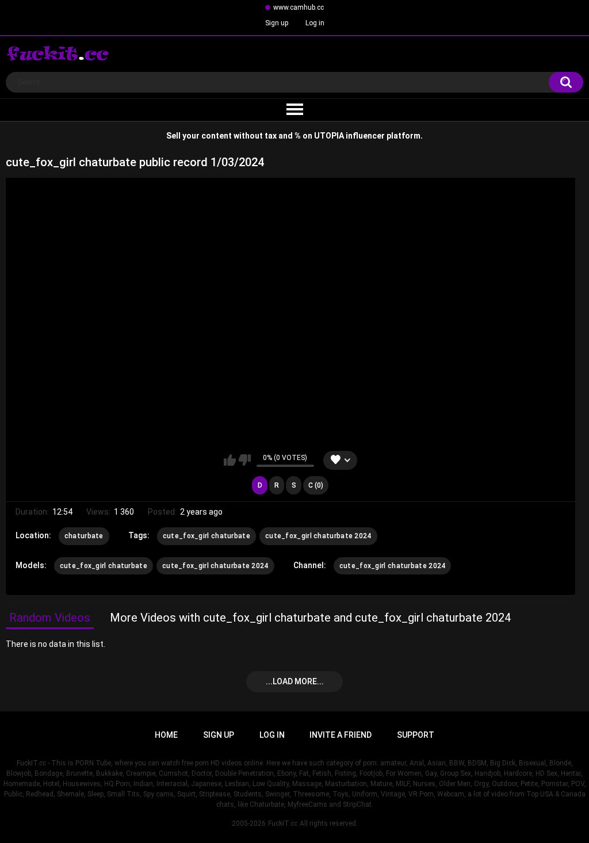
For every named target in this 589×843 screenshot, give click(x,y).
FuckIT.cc (282, 823)
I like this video (230, 460)
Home (166, 734)
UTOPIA (329, 135)
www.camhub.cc (298, 7)
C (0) (315, 485)
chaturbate (84, 536)
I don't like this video (245, 460)
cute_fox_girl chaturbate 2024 (318, 536)
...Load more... (295, 681)
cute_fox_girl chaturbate (206, 536)
